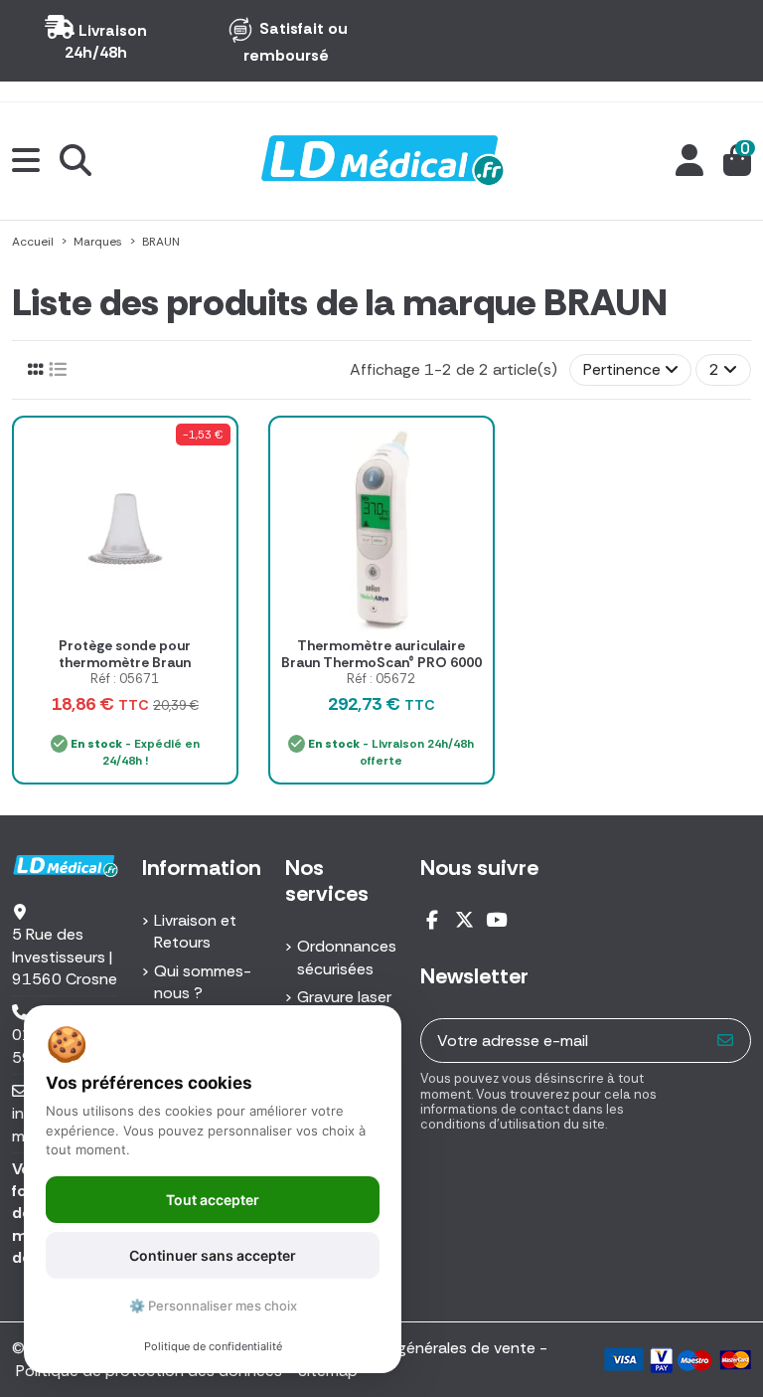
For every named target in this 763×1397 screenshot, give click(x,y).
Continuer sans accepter (212, 1255)
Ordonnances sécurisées (346, 957)
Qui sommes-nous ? (202, 981)
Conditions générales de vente (424, 1347)
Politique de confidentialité (213, 1346)
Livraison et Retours (195, 931)
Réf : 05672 (381, 678)
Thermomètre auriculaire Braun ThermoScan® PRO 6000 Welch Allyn (381, 662)
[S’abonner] (725, 1040)
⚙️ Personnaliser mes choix (213, 1305)
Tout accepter (212, 1199)
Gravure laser (344, 996)
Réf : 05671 (124, 678)
